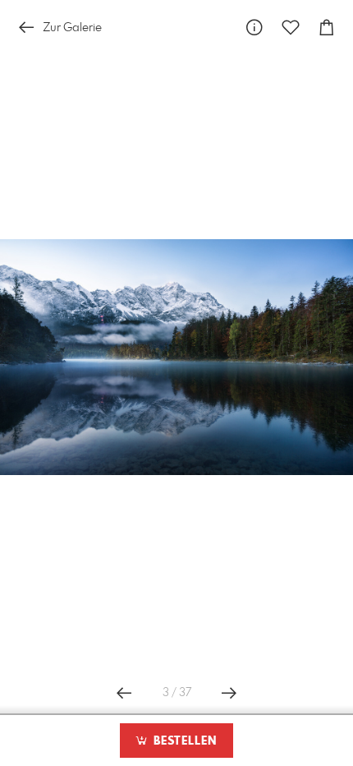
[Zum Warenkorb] (327, 27)
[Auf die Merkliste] (290, 27)
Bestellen (183, 741)
